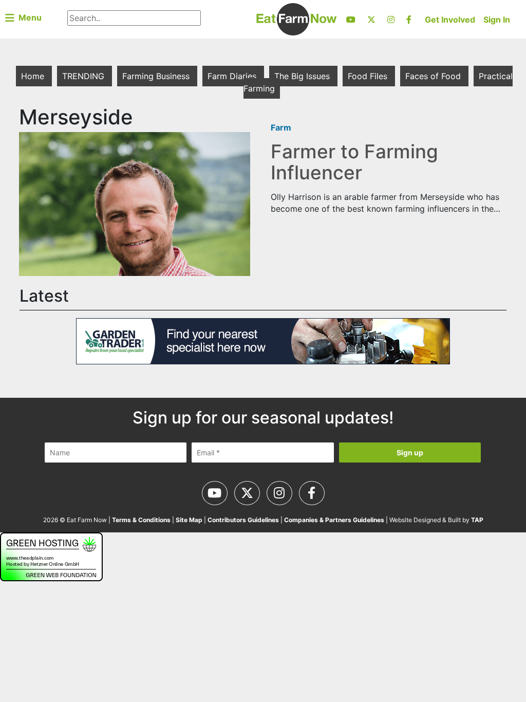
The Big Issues (303, 76)
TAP (477, 520)
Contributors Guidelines (243, 520)
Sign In (496, 19)
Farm (281, 127)
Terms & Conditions (141, 520)
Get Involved (450, 19)
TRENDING (84, 76)
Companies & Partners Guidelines (334, 520)
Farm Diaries (233, 76)
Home (34, 76)
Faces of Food (434, 76)
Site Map (189, 520)
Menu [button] (28, 17)
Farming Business (157, 76)
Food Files (369, 76)
